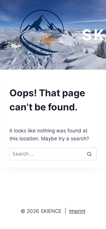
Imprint (77, 211)
